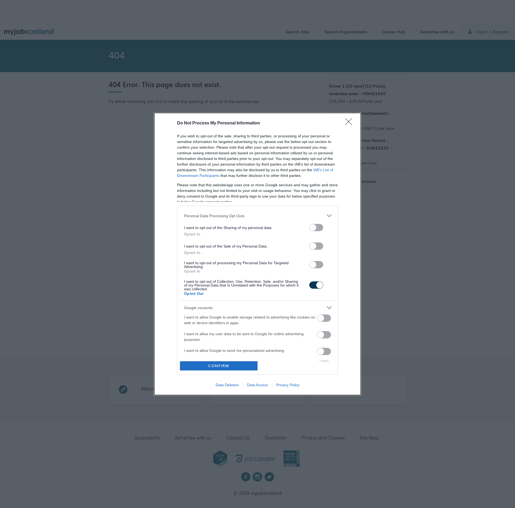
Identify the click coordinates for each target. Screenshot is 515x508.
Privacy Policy (288, 385)
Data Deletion (227, 385)
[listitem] (257, 216)
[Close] (350, 123)
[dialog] (257, 254)
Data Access (257, 385)
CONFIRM (218, 366)
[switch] (316, 227)
